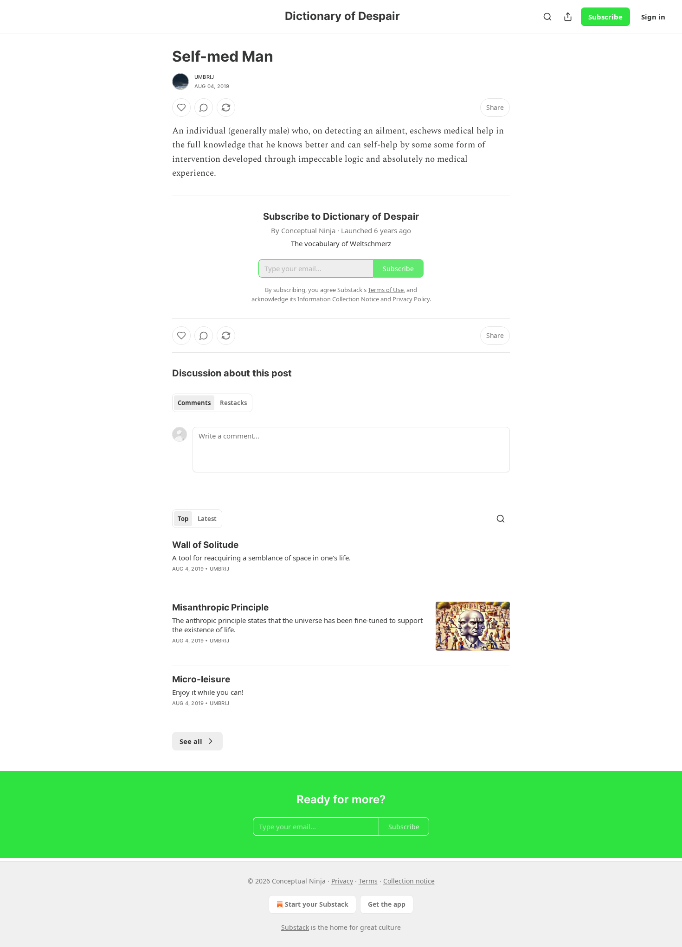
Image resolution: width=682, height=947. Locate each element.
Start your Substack (316, 904)
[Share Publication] (568, 16)
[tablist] (212, 403)
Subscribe (605, 16)
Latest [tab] (207, 519)
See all (191, 741)
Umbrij (204, 77)
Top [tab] (183, 519)
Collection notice (409, 881)
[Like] (181, 107)
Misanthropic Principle (220, 607)
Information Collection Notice (338, 299)
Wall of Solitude (205, 545)
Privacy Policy (411, 299)
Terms (368, 881)
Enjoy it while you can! (208, 692)
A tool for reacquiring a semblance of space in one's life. (261, 557)
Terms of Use (386, 290)
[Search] (547, 16)
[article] (341, 562)
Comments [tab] (194, 403)
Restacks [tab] (233, 403)
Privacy (342, 881)
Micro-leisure (201, 679)
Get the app (386, 904)
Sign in (653, 16)
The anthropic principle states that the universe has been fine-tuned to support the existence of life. (297, 625)
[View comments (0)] (203, 107)
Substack (295, 927)
